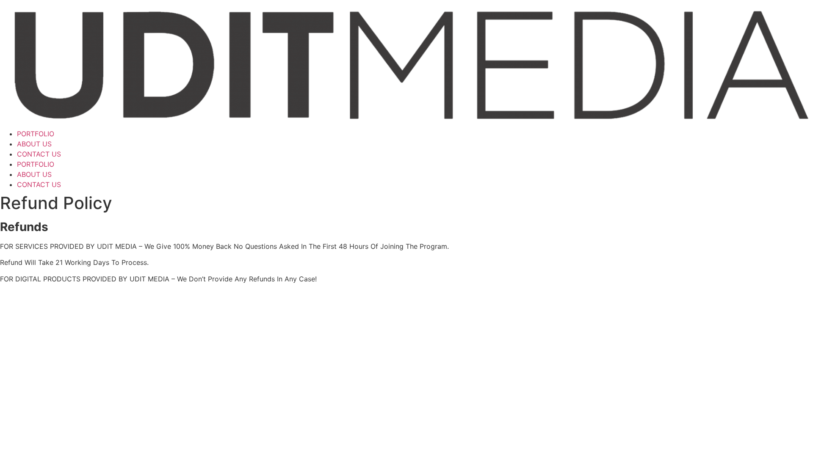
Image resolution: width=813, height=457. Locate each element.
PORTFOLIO (35, 133)
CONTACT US (39, 154)
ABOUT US (34, 144)
